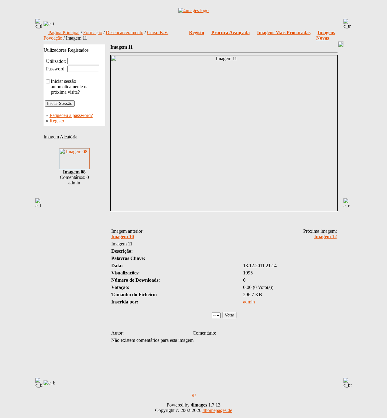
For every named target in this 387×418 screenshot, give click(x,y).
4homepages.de (217, 410)
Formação (92, 32)
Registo (57, 120)
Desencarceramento (124, 32)
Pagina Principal (64, 32)
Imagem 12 (325, 236)
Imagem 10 (122, 236)
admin (249, 301)
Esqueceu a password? (71, 115)
